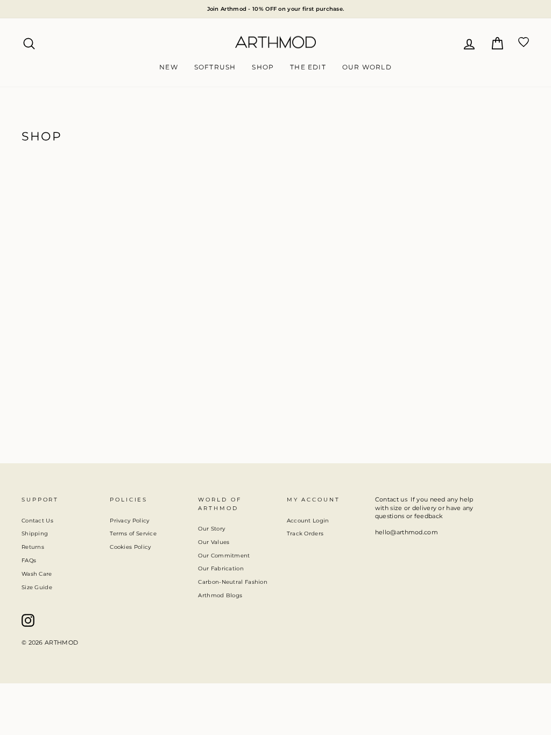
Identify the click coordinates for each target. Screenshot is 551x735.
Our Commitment (224, 555)
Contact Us (37, 520)
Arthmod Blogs (220, 595)
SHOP (263, 67)
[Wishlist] (523, 42)
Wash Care (37, 573)
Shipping (35, 533)
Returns (33, 546)
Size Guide (37, 587)
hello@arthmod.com (406, 532)
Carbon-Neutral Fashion (232, 581)
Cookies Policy (130, 546)
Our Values (213, 542)
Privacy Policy (129, 520)
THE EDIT (308, 67)
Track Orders (305, 533)
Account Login (308, 520)
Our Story (211, 528)
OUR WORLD (367, 67)
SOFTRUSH (215, 67)
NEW (168, 67)
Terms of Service (133, 533)
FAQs (29, 560)
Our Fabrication (221, 568)
